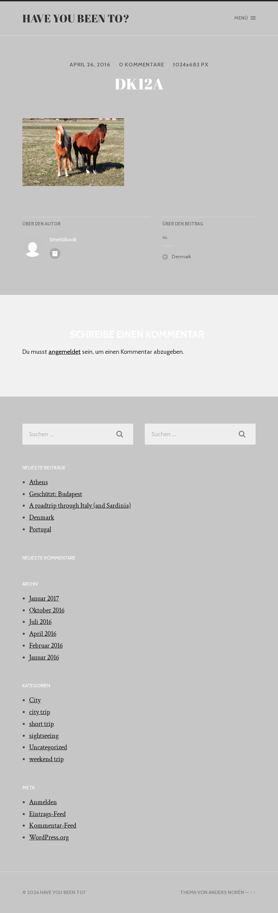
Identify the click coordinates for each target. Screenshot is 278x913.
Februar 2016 (46, 645)
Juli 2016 (40, 621)
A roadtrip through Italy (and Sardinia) (80, 505)
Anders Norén (226, 892)
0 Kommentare (141, 64)
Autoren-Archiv (54, 253)
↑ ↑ (253, 892)
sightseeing (44, 735)
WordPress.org (49, 837)
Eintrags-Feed (47, 814)
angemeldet (64, 352)
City (35, 700)
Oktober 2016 (46, 610)
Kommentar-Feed (52, 825)
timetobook (63, 239)
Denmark (181, 256)
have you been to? (76, 18)
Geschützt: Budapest (55, 494)
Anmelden (43, 802)
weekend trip (46, 759)
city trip (39, 712)
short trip (41, 723)
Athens (38, 482)
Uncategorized (48, 747)
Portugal (40, 529)
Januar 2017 (44, 598)
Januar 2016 (44, 657)
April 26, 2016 (90, 64)
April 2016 (42, 633)
